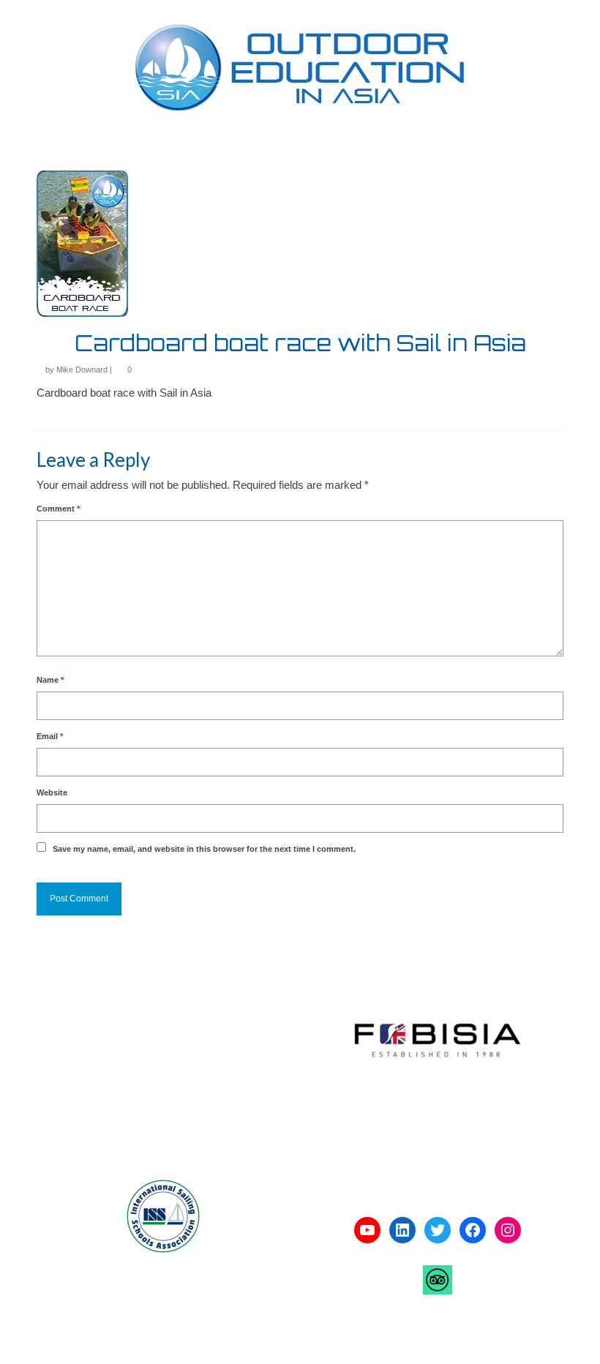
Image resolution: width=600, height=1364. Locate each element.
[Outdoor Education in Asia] (300, 67)
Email (50, 736)
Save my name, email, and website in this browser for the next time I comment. (204, 848)
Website (52, 792)
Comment (58, 508)
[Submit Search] (404, 12)
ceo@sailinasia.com (96, 1123)
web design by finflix (284, 1339)
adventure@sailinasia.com (111, 1067)
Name (50, 679)
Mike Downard (82, 369)
